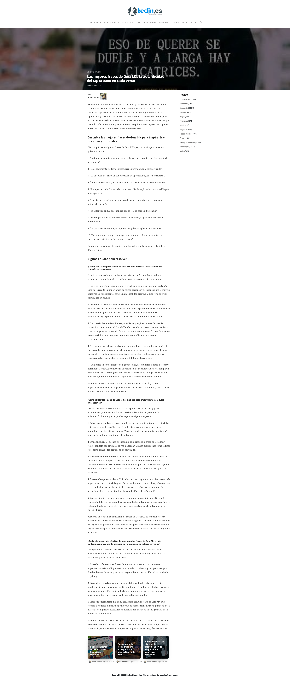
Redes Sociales (111, 22)
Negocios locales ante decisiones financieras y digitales (98, 651)
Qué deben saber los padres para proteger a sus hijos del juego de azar (126, 649)
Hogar (182, 116)
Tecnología (127, 22)
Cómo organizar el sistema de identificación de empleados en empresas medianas (154, 648)
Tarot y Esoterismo (146, 22)
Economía (184, 103)
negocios (183, 129)
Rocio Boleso (94, 97)
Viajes (176, 22)
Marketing (164, 22)
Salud (194, 22)
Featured (183, 112)
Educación (184, 108)
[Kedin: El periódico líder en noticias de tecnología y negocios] (145, 18)
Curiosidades (94, 22)
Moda (184, 22)
